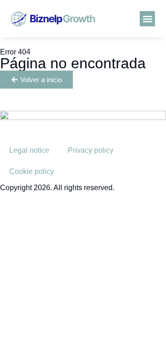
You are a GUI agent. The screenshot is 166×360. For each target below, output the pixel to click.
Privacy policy (90, 150)
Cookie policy (31, 171)
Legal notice (29, 150)
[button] (147, 18)
